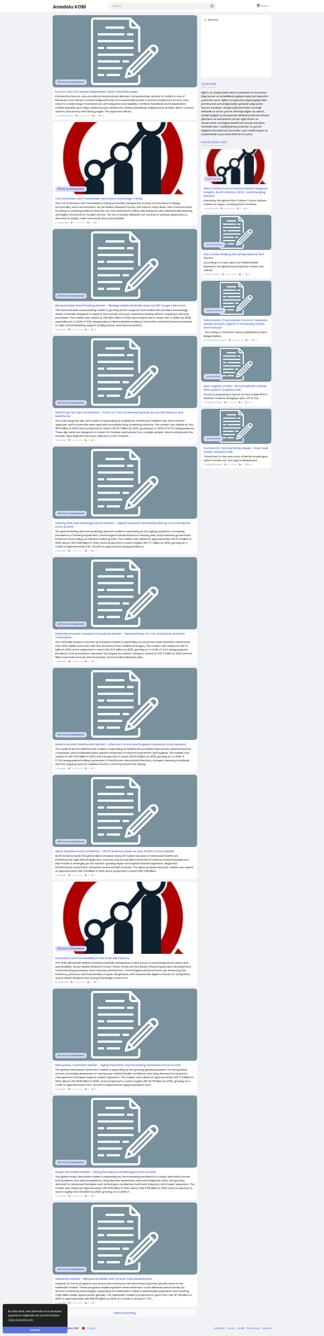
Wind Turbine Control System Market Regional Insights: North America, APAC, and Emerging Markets (235, 192)
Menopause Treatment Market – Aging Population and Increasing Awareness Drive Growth (118, 1065)
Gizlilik (241, 1328)
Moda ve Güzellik (213, 179)
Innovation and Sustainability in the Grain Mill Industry (92, 958)
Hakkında (219, 1328)
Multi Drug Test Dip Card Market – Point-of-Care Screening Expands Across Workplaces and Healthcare (119, 414)
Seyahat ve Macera (214, 245)
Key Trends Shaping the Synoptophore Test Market (234, 256)
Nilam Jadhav (213, 274)
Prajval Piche (212, 208)
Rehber (266, 1328)
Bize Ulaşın (254, 1328)
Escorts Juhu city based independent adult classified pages (96, 92)
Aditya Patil (63, 222)
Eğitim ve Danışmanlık (71, 82)
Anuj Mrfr (62, 329)
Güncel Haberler (213, 377)
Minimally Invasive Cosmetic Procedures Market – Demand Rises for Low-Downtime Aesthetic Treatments (120, 635)
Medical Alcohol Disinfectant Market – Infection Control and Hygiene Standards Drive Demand (120, 744)
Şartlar (231, 1328)
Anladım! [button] (35, 1330)
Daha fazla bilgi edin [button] (21, 1319)
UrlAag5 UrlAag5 (214, 402)
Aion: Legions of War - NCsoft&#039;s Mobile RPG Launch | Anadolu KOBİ (235, 388)
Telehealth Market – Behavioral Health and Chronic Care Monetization (103, 1279)
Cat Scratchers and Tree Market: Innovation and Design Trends (99, 199)
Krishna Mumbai (65, 115)
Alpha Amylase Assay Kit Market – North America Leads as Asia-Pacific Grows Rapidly (114, 851)
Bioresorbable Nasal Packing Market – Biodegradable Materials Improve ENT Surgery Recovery (120, 305)
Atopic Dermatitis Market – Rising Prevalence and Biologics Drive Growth (105, 1172)
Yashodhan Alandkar (216, 340)
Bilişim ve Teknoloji (214, 311)
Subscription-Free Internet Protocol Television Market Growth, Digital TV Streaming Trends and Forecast (236, 324)
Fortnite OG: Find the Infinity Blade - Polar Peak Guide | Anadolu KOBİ (236, 450)
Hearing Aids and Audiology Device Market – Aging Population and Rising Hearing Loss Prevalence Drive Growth (122, 525)
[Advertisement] (236, 50)
